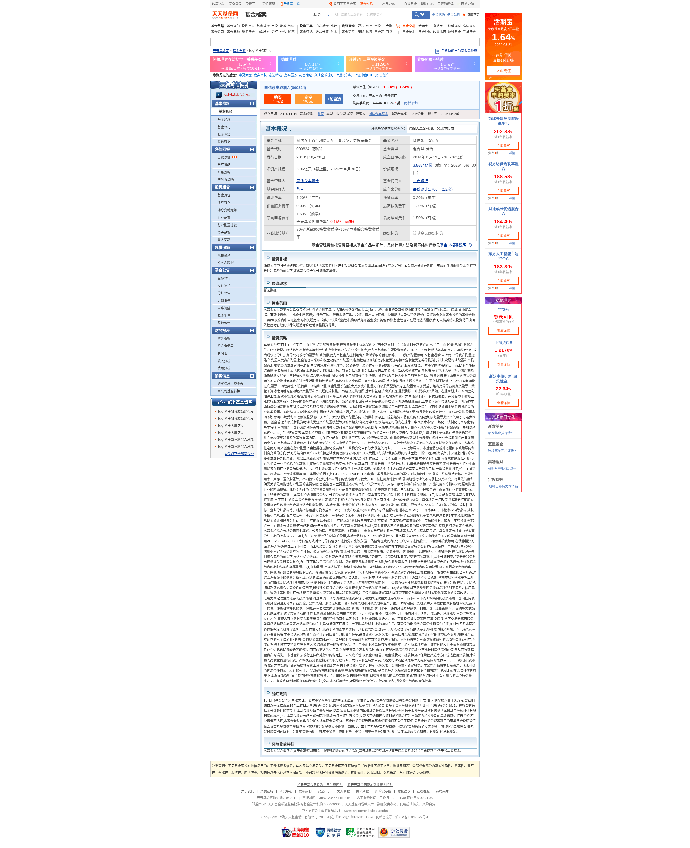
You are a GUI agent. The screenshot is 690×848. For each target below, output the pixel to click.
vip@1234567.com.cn (335, 798)
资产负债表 (226, 346)
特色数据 (224, 142)
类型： (339, 114)
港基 (283, 26)
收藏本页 (471, 14)
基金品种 (233, 32)
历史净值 (224, 157)
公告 (283, 32)
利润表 (222, 354)
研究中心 (286, 791)
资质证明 (266, 791)
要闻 (361, 26)
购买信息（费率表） (232, 384)
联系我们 (305, 791)
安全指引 (324, 791)
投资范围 (279, 303)
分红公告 (224, 293)
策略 (361, 32)
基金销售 (224, 316)
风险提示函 (383, 791)
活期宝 (423, 26)
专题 (389, 26)
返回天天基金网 (344, 4)
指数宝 (438, 26)
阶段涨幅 (224, 172)
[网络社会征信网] (328, 832)
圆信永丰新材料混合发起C (236, 447)
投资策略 (279, 338)
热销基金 (454, 32)
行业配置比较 (227, 225)
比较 (333, 26)
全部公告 (224, 278)
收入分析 (224, 361)
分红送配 (224, 165)
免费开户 (252, 4)
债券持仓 (224, 203)
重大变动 (224, 240)
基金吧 (379, 32)
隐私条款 (362, 791)
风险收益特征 (283, 744)
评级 (291, 26)
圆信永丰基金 (378, 114)
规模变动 (224, 255)
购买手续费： (386, 103)
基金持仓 (224, 195)
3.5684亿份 (422, 165)
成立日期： (280, 114)
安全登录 (235, 4)
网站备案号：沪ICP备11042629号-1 (402, 817)
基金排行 (263, 26)
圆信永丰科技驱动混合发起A (236, 419)
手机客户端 (292, 4)
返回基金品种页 (237, 94)
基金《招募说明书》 (457, 245)
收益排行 (439, 32)
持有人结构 (226, 262)
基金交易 (366, 4)
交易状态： (375, 96)
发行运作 (224, 286)
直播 (389, 32)
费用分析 (224, 368)
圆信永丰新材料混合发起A (236, 440)
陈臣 (321, 114)
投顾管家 (248, 26)
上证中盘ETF (363, 75)
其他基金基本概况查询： (389, 128)
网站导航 (467, 4)
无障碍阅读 (445, 4)
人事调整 (224, 308)
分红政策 (279, 694)
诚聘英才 (442, 791)
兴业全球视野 (324, 75)
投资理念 (279, 283)
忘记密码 (268, 4)
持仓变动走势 (227, 210)
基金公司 (453, 14)
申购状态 (263, 32)
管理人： (372, 114)
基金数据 (217, 26)
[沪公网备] (394, 832)
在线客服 (423, 791)
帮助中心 (427, 4)
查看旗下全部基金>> (239, 454)
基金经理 (224, 120)
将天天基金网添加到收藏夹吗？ (370, 785)
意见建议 (404, 791)
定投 (274, 26)
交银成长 (381, 75)
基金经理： (312, 114)
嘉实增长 (260, 75)
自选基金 (410, 4)
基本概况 (225, 111)
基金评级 (224, 135)
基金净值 (233, 26)
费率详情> (411, 103)
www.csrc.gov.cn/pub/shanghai (366, 811)
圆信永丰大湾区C (230, 433)
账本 (333, 32)
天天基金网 (221, 51)
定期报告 (224, 301)
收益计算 (322, 32)
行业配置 (224, 218)
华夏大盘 (245, 75)
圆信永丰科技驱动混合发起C (236, 412)
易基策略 (305, 75)
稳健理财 (454, 26)
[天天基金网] (225, 15)
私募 (291, 32)
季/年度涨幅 (226, 179)
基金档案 (256, 15)
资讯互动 (348, 26)
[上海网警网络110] (295, 832)
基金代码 (438, 14)
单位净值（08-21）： (382, 87)
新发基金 (248, 32)
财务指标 (224, 338)
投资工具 (306, 26)
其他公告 (224, 323)
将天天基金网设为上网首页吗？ (320, 785)
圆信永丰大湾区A (230, 426)
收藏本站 (218, 4)
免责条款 (343, 791)
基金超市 (408, 32)
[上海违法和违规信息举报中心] (360, 832)
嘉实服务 (290, 75)
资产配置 (224, 233)
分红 (274, 32)
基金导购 (424, 32)
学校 (377, 26)
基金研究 (348, 32)
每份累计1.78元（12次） (434, 189)
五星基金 (469, 32)
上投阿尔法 (344, 75)
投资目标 (279, 259)
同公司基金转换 (229, 391)
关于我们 (247, 791)
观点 (369, 26)
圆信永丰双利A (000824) (285, 87)
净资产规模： (426, 114)
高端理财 (469, 26)
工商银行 (420, 181)
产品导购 (388, 4)
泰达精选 (275, 75)
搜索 (421, 15)
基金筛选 (306, 32)
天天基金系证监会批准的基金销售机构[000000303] (304, 804)
